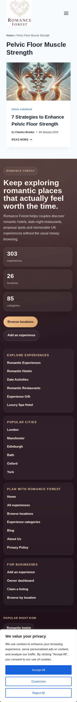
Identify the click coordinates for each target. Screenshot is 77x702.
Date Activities (17, 379)
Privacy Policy (17, 547)
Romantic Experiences (24, 362)
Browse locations (20, 321)
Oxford (12, 463)
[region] (38, 665)
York (10, 472)
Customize (38, 681)
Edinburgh (15, 446)
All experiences (18, 505)
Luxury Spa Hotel (20, 405)
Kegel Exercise (22, 109)
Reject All (38, 693)
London (13, 429)
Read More (22, 139)
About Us (14, 539)
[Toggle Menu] (66, 13)
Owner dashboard (20, 580)
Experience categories (23, 522)
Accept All (38, 670)
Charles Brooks (24, 132)
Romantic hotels (19, 628)
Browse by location (21, 597)
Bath (10, 455)
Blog (10, 530)
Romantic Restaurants (23, 388)
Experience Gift (18, 396)
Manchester (16, 438)
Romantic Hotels (19, 371)
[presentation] (38, 81)
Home (10, 35)
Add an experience (21, 335)
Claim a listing (17, 589)
